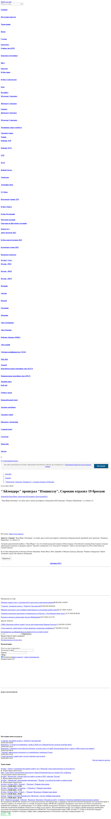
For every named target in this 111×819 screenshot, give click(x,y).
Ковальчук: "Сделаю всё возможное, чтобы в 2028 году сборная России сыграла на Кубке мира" (36, 744)
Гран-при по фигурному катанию (14, 223)
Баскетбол (5, 45)
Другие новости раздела (101, 760)
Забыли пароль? (17, 657)
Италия (4, 301)
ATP (2, 155)
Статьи (4, 39)
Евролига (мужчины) (9, 56)
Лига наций (5, 345)
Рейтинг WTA (6, 148)
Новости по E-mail (12, 800)
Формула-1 (5, 229)
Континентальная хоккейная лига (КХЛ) (17, 369)
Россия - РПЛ (6, 264)
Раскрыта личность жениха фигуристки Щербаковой (20, 617)
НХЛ (45, 496)
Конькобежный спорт (9, 400)
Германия (5, 308)
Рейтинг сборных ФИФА (10, 337)
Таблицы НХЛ (55, 563)
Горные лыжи (6, 393)
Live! (10, 260)
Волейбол (4, 92)
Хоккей (4, 365)
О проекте (61, 800)
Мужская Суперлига (9, 96)
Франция (4, 315)
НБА (3, 63)
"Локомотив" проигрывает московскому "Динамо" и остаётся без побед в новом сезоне (39, 780)
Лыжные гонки (7, 133)
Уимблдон (5, 177)
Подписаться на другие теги (11, 640)
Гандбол (4, 109)
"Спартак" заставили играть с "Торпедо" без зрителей (21, 606)
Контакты (39, 800)
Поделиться (6, 558)
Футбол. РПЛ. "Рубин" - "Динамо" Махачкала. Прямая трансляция (32, 792)
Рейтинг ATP (6, 141)
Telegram (23, 800)
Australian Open (7, 185)
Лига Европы (6, 330)
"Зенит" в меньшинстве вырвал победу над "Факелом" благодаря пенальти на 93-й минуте (41, 769)
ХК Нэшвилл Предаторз (35, 496)
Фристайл (5, 444)
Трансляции (5, 24)
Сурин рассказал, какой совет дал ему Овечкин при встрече (23, 756)
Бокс (3, 87)
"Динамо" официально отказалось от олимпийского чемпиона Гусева (26, 752)
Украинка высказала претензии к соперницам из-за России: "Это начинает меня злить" (33, 613)
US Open (4, 192)
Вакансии (31, 800)
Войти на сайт (6, 2)
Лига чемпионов (7, 323)
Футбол (4, 260)
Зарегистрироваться (31, 657)
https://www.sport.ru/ (16, 534)
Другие (3, 451)
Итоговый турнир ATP (10, 199)
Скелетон (4, 437)
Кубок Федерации (8, 214)
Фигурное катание (8, 220)
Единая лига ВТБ (8, 48)
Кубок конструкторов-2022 (11, 240)
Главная (4, 10)
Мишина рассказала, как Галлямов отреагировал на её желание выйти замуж (29, 610)
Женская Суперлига (9, 103)
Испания (4, 286)
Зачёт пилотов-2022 (8, 233)
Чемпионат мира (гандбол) (11, 127)
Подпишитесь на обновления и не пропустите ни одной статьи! (24, 632)
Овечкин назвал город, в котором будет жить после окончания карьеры (27, 602)
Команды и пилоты (8, 255)
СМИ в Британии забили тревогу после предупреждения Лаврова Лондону (29, 624)
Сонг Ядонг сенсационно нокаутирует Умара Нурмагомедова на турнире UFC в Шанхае (38, 772)
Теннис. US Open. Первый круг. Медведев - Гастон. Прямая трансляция (33, 796)
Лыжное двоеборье (8, 407)
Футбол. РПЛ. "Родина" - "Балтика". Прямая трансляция (28, 784)
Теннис (3, 137)
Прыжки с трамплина (9, 422)
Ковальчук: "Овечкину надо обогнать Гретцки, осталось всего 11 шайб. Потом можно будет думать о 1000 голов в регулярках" (48, 748)
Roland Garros (6, 170)
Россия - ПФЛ (6, 279)
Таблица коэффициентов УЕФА (13, 352)
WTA (3, 163)
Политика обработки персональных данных (82, 800)
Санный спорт (6, 429)
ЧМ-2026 (4, 359)
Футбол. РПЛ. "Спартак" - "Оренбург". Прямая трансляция (29, 788)
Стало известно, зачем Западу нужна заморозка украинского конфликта (27, 628)
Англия (4, 293)
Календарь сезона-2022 (10, 247)
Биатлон (4, 69)
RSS (2, 800)
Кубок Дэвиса (6, 207)
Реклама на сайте (50, 800)
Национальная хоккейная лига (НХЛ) (15, 376)
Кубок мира (5, 72)
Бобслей (4, 385)
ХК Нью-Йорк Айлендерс (16, 496)
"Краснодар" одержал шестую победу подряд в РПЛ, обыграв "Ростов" (33, 776)
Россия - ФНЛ (6, 271)
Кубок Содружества (9, 80)
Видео (3, 32)
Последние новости (8, 17)
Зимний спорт (6, 382)
